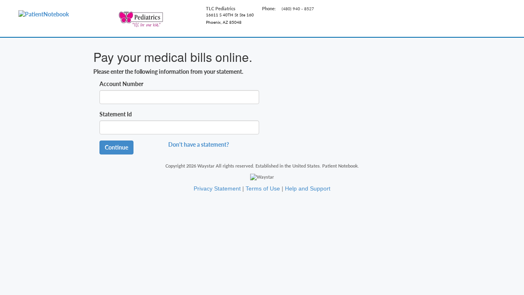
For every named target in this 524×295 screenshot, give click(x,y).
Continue (116, 147)
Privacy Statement (217, 188)
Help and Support (307, 188)
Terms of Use (263, 188)
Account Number (121, 83)
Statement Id (115, 114)
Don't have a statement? (198, 144)
